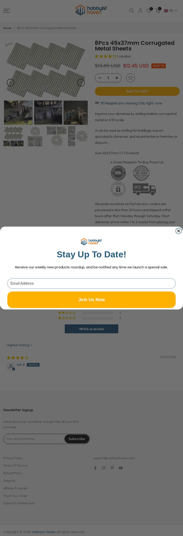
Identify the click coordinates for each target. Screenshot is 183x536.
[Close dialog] (178, 231)
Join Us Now (91, 299)
